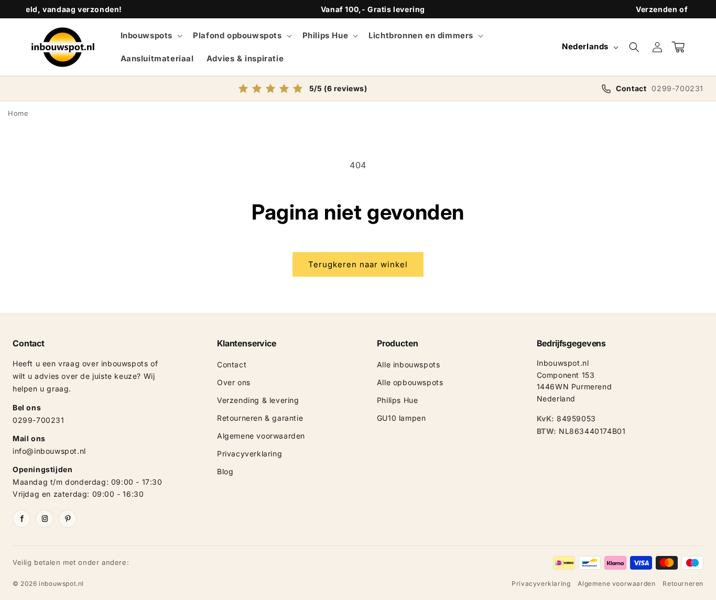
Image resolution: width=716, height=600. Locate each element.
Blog (225, 471)
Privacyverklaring (249, 453)
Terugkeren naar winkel (358, 264)
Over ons (234, 382)
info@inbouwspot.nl (49, 450)
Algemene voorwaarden (261, 435)
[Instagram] (44, 519)
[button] (150, 35)
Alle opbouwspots (410, 382)
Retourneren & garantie (260, 417)
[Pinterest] (68, 519)
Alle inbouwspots (408, 364)
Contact (231, 364)
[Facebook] (21, 519)
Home (18, 113)
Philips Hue (397, 400)
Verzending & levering (258, 400)
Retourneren (683, 583)
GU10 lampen (401, 417)
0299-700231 (38, 420)
